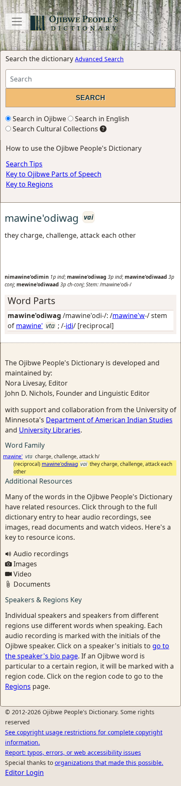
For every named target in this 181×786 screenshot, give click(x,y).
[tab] (90, 300)
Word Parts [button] (31, 300)
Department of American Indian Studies (109, 419)
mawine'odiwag (60, 464)
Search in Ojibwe (38, 118)
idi (69, 325)
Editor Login (24, 772)
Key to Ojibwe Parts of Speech (53, 174)
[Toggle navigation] (17, 21)
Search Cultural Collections (54, 128)
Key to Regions (29, 184)
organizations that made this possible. (109, 763)
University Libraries (49, 430)
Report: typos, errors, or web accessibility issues (73, 752)
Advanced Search (99, 59)
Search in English (101, 118)
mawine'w (128, 315)
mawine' (29, 325)
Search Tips (24, 164)
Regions (18, 686)
